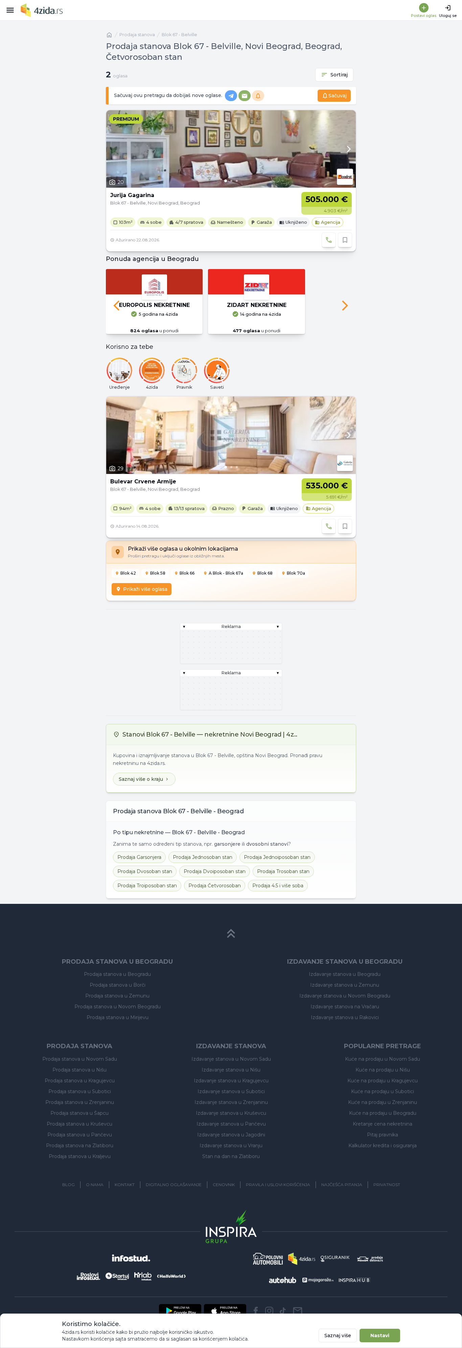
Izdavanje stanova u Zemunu (344, 985)
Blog (68, 1184)
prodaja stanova (137, 34)
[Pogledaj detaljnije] (231, 149)
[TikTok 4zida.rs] (283, 1311)
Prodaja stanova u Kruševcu (79, 1124)
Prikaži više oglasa (145, 589)
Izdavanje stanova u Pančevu (231, 1124)
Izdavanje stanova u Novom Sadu (231, 1059)
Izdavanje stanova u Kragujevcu (231, 1081)
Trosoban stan (283, 871)
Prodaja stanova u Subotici (79, 1091)
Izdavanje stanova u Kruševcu (231, 1113)
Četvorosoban (214, 886)
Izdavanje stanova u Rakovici (345, 1017)
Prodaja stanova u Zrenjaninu (79, 1102)
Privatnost (386, 1184)
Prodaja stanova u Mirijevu (117, 1017)
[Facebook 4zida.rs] (256, 1311)
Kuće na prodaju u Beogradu (382, 1113)
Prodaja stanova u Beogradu (117, 974)
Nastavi (379, 1335)
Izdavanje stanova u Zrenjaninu (231, 1102)
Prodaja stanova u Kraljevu (80, 1156)
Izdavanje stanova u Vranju (231, 1145)
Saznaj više (337, 1335)
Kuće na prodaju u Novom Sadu (382, 1059)
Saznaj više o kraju (141, 779)
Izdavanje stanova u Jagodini (231, 1135)
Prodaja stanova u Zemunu (117, 996)
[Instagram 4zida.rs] (269, 1311)
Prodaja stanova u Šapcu (79, 1113)
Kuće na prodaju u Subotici (382, 1091)
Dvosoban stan (144, 871)
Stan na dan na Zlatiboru (231, 1156)
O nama (94, 1184)
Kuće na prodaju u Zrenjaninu (382, 1102)
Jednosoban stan (202, 857)
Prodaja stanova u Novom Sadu (79, 1059)
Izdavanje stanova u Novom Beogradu (344, 996)
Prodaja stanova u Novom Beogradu (117, 1007)
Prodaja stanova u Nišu (79, 1070)
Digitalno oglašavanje (174, 1184)
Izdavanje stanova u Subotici (231, 1091)
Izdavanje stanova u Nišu (231, 1070)
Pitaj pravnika (382, 1135)
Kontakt (125, 1184)
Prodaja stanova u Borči (117, 985)
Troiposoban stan (147, 886)
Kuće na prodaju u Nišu (382, 1070)
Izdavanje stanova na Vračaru (344, 1007)
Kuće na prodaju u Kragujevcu (382, 1081)
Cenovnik (224, 1184)
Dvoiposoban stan (215, 871)
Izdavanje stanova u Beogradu (344, 974)
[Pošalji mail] (297, 1310)
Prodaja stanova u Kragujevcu (80, 1081)
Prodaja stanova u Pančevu (79, 1135)
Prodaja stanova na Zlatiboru (79, 1145)
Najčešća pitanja (341, 1184)
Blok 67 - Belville (179, 34)
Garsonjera (139, 857)
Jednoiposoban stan (277, 857)
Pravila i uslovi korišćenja (278, 1184)
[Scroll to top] (231, 933)
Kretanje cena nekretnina (382, 1124)
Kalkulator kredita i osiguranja (382, 1145)
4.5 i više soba (277, 886)
